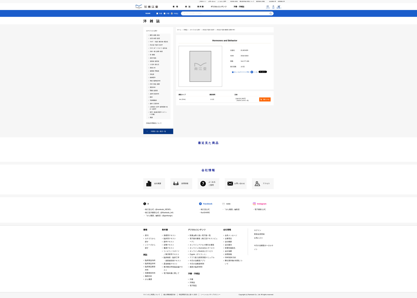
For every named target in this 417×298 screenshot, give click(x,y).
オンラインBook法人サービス (201, 251)
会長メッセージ (231, 235)
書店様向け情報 (260, 1)
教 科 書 (200, 6)
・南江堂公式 (204, 209)
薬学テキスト (169, 242)
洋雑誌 (176, 13)
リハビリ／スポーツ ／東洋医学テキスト (171, 252)
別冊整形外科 (150, 273)
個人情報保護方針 (169, 294)
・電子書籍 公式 (259, 209)
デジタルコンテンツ (219, 6)
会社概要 (157, 183)
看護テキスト (169, 248)
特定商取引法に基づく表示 (188, 294)
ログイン (257, 230)
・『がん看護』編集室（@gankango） (158, 216)
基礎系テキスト (170, 235)
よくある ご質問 (211, 183)
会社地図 (228, 251)
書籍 (145, 230)
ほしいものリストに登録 (241, 72)
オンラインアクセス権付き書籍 (202, 245)
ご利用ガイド (202, 1)
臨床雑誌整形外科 (150, 268)
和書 (160, 13)
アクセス (266, 183)
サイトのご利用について (151, 294)
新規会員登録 (259, 234)
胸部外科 (148, 276)
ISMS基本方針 (230, 257)
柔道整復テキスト (171, 264)
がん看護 (148, 279)
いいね (255, 72)
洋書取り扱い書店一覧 (158, 131)
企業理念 (228, 238)
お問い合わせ (211, 1)
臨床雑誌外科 (150, 263)
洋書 (167, 13)
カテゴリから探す (150, 240)
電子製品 (193, 285)
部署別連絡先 (230, 248)
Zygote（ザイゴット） (198, 254)
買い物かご (279, 8)
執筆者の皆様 (234, 1)
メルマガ (268, 8)
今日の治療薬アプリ (197, 260)
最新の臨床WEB (196, 267)
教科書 (165, 230)
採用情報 (280, 1)
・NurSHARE (204, 212)
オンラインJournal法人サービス (202, 248)
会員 (273, 8)
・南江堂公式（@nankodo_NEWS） (157, 209)
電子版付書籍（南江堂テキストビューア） (204, 240)
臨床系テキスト (170, 238)
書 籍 (175, 6)
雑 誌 (187, 6)
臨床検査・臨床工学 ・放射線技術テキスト (172, 258)
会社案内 (228, 245)
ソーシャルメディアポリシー (210, 294)
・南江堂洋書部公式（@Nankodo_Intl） (159, 212)
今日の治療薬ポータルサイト (263, 247)
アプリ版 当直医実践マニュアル (202, 257)
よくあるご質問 (222, 1)
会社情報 (271, 1)
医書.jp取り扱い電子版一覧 (200, 235)
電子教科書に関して (171, 273)
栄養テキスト (169, 245)
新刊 (146, 235)
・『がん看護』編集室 (231, 209)
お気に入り (258, 238)
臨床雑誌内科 (150, 260)
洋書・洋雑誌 (239, 6)
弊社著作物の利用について (247, 1)
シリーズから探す (150, 246)
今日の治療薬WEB (197, 264)
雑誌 (145, 255)
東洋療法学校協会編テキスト (173, 268)
